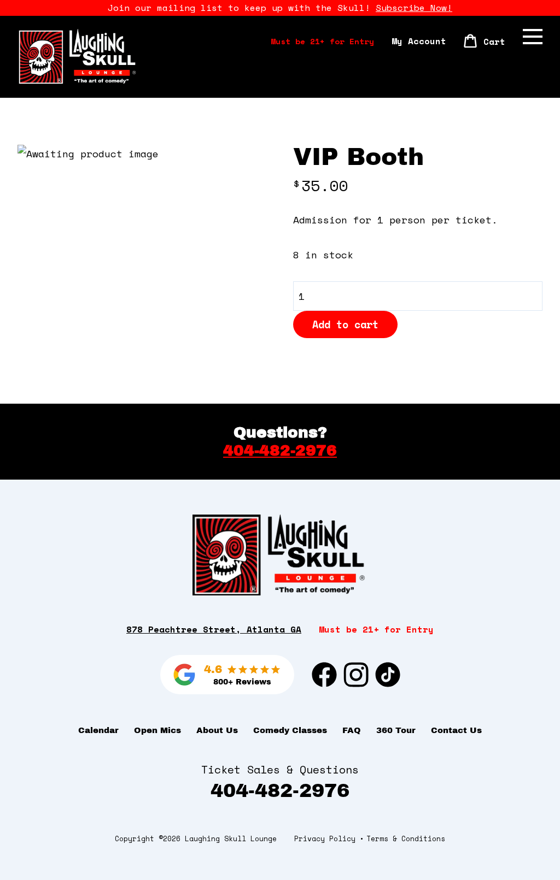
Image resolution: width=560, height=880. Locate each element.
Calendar (98, 730)
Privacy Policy (324, 839)
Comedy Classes (290, 730)
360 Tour (396, 730)
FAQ (351, 730)
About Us (217, 730)
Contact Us (456, 730)
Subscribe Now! (414, 7)
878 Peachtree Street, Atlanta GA (213, 629)
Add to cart (345, 324)
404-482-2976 (280, 450)
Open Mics (157, 730)
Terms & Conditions (405, 839)
